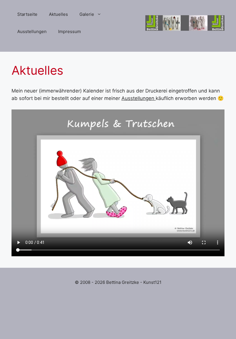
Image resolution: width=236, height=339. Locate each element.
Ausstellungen (32, 31)
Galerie (86, 14)
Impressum (69, 31)
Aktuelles (58, 14)
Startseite (27, 14)
